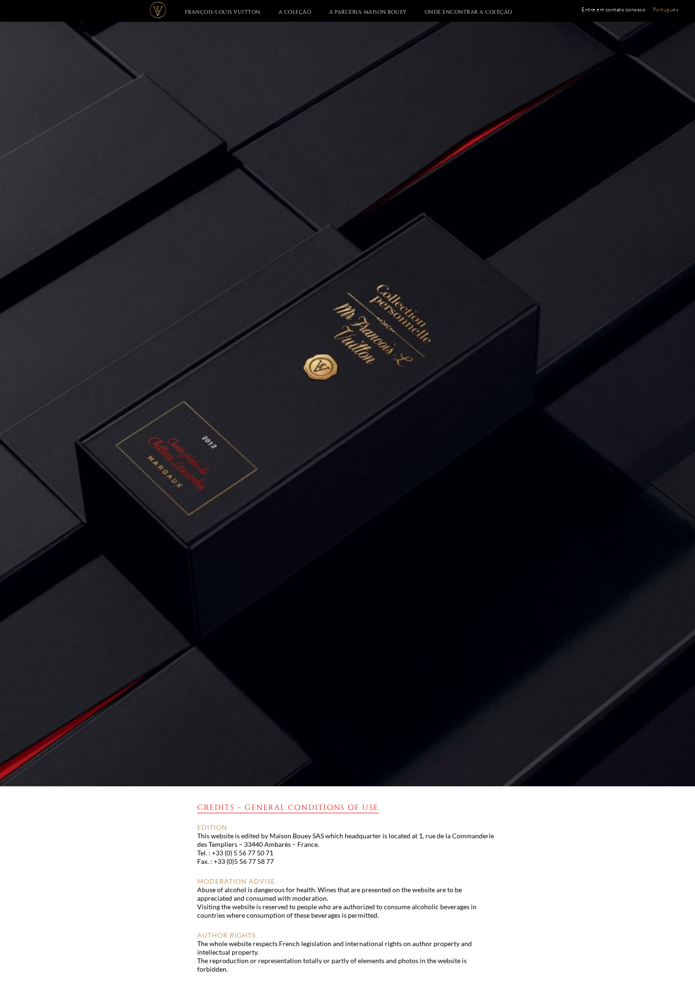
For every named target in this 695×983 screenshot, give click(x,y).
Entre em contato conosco (613, 9)
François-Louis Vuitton (223, 12)
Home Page (162, 10)
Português (666, 9)
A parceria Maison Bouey (368, 12)
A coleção (295, 12)
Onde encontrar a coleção (469, 12)
